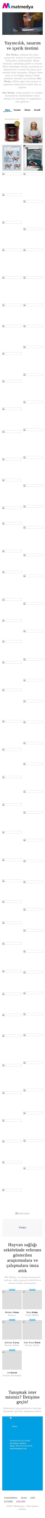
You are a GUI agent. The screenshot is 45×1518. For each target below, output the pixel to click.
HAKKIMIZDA (10, 1498)
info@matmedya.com (18, 1448)
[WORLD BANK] (22, 1227)
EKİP (32, 1498)
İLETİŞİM (8, 1501)
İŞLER (24, 1498)
